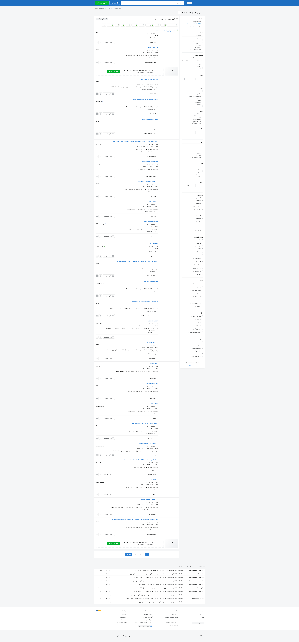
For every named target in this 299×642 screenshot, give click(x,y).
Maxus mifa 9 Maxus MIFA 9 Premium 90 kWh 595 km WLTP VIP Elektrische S (135, 141)
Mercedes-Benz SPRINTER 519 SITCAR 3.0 (145, 423)
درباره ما (202, 614)
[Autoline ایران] (198, 2)
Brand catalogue (174, 625)
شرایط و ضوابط (174, 614)
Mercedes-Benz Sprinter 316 (196, 577)
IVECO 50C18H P (153, 321)
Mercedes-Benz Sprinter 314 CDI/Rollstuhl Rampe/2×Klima (140, 459)
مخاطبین (202, 619)
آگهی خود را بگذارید (113, 71)
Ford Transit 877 (153, 47)
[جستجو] (182, 3)
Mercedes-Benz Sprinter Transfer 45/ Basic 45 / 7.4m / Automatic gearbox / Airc (135, 519)
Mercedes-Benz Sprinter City (149, 79)
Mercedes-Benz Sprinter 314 (196, 591)
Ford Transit (154, 403)
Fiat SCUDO (154, 30)
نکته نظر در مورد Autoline (172, 622)
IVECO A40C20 (153, 201)
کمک (203, 617)
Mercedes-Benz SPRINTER (150, 161)
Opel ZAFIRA (154, 244)
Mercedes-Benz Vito (152, 383)
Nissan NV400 (154, 363)
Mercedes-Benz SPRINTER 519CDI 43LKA (145, 99)
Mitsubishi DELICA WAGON (150, 119)
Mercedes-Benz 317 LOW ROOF (148, 443)
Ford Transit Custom (198, 595)
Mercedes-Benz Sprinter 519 (149, 499)
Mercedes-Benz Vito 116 (197, 598)
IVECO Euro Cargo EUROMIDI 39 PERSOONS (144, 301)
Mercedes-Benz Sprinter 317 (196, 584)
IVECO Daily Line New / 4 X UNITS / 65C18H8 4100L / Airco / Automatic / (137, 261)
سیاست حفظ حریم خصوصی (171, 617)
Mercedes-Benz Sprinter (151, 221)
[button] (100, 42)
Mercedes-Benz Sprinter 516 (196, 581)
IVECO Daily (154, 479)
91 (135, 554)
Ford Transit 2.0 (200, 574)
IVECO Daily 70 (200, 588)
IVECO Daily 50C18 (152, 342)
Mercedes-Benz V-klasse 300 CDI (148, 181)
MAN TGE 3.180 (199, 602)
